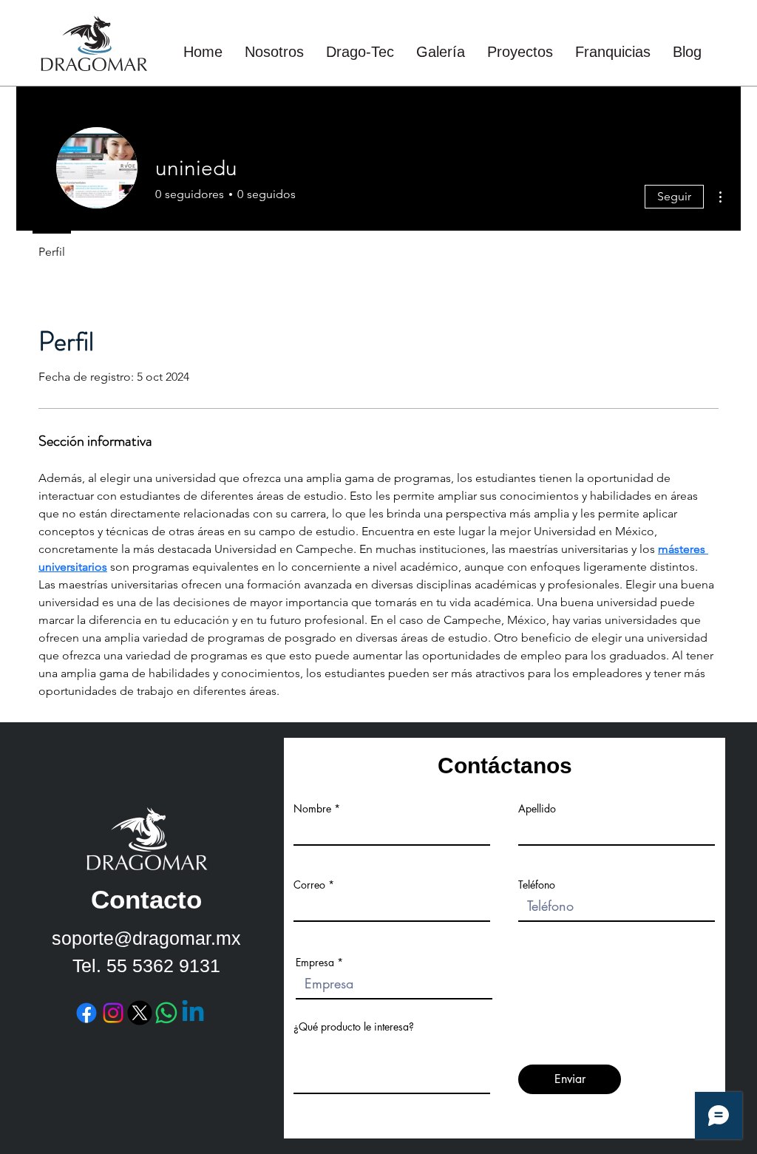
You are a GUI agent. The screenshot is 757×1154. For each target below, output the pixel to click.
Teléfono (536, 885)
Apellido (537, 809)
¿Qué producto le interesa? (353, 1027)
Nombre (312, 809)
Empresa (315, 962)
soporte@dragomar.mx (146, 938)
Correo (309, 885)
